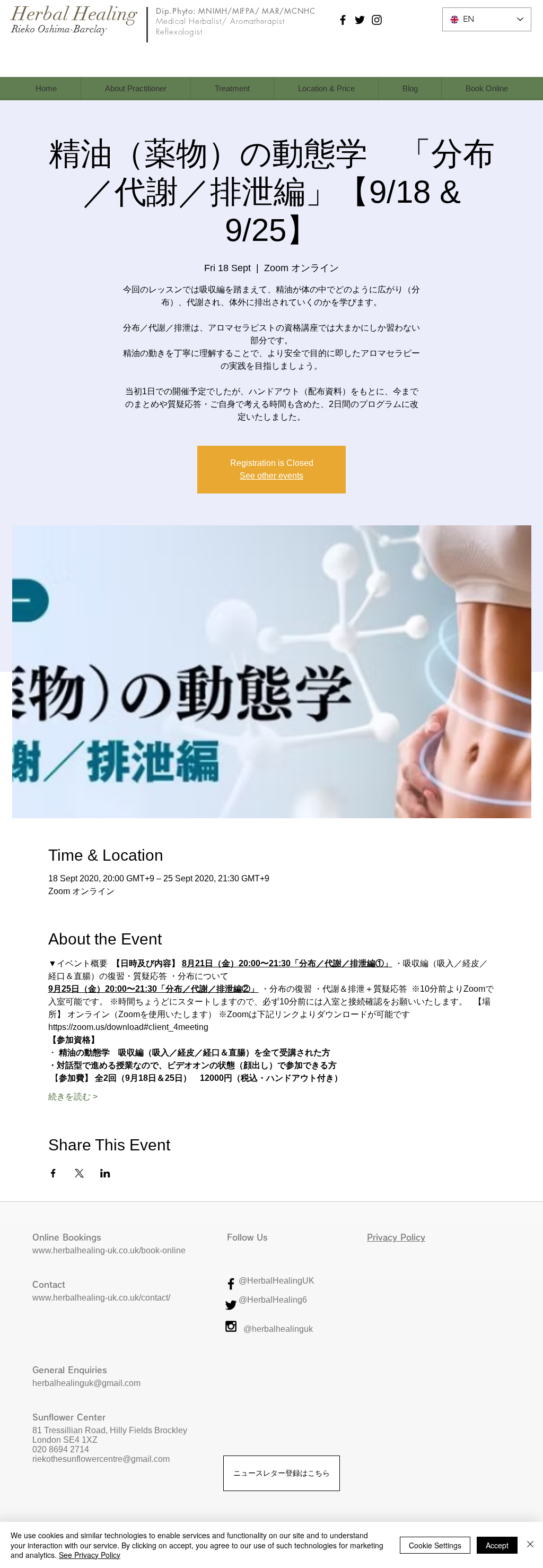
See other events (271, 475)
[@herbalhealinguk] (231, 1326)
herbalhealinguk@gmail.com (86, 1383)
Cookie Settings (435, 1545)
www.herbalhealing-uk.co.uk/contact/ (101, 1297)
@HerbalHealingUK (276, 1280)
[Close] (530, 1545)
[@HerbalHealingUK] (231, 1284)
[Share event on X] (79, 1173)
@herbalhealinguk (278, 1328)
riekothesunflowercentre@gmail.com (102, 1458)
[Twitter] (359, 20)
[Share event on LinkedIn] (105, 1173)
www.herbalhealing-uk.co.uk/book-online (109, 1250)
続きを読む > (73, 1096)
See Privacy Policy (89, 1554)
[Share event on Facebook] (53, 1173)
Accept (497, 1545)
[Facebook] (342, 20)
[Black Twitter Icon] (231, 1305)
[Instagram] (376, 20)
